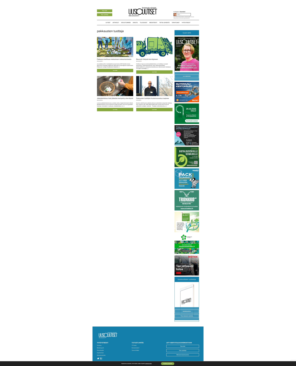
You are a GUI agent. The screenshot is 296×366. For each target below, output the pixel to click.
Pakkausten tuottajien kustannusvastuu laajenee (152, 98)
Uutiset (108, 22)
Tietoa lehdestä (164, 22)
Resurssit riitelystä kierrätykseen (147, 59)
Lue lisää (115, 70)
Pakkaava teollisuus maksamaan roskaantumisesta (114, 59)
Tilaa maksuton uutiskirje (187, 316)
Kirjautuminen (126, 22)
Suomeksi (182, 11)
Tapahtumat (176, 22)
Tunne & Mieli (135, 350)
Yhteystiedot (186, 22)
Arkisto (135, 22)
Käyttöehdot (100, 353)
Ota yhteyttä (100, 350)
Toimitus (99, 345)
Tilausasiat (143, 22)
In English (176, 11)
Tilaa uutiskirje (104, 14)
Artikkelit (116, 22)
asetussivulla (148, 363)
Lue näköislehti (187, 76)
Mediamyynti (100, 348)
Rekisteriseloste (101, 355)
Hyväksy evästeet (167, 363)
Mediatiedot (153, 22)
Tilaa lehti (104, 10)
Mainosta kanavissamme (183, 354)
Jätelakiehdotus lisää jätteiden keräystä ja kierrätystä (115, 98)
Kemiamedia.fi (135, 348)
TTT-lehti (134, 345)
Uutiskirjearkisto (187, 311)
